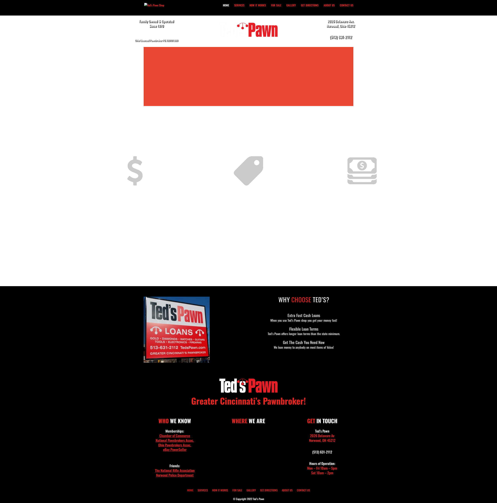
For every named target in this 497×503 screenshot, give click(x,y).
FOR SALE (276, 5)
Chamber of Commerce (174, 435)
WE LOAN (362, 202)
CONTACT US (346, 5)
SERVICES (239, 5)
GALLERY (291, 5)
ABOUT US (329, 5)
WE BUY (135, 202)
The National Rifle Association (175, 470)
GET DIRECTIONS (310, 5)
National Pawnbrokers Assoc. (175, 440)
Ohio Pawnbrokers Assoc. (174, 444)
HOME (226, 5)
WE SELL (248, 202)
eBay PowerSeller (175, 449)
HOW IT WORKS (257, 5)
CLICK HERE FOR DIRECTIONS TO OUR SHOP (248, 271)
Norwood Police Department (175, 475)
